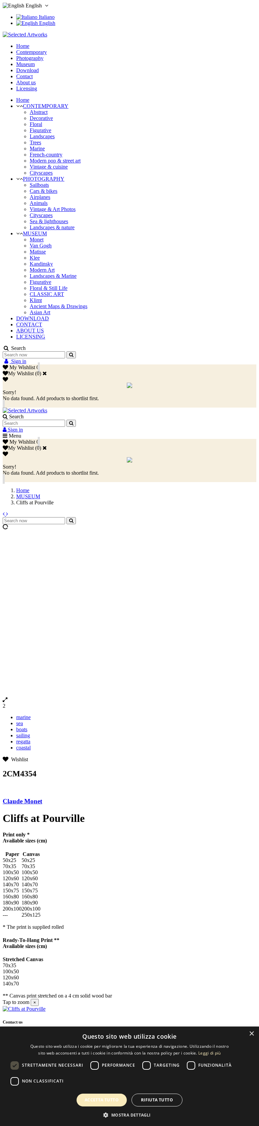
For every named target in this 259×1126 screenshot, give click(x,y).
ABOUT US (30, 330)
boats (21, 729)
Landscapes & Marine (53, 276)
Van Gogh (41, 245)
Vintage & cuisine (49, 167)
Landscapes (42, 136)
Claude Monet (22, 801)
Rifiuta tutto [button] (157, 1100)
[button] (129, 1115)
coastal (23, 747)
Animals (39, 203)
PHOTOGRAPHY (43, 179)
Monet (37, 239)
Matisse (38, 252)
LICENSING (30, 336)
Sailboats (39, 185)
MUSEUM (35, 233)
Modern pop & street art (55, 161)
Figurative (40, 130)
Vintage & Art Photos (53, 209)
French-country (46, 154)
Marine (37, 148)
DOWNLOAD (32, 318)
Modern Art (42, 270)
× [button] (251, 1033)
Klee (35, 258)
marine (23, 717)
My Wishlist (21, 373)
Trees (35, 142)
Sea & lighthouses (49, 221)
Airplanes (40, 197)
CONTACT (29, 324)
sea (19, 723)
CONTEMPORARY (45, 106)
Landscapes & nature (52, 227)
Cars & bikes (43, 191)
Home (22, 100)
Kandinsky (41, 264)
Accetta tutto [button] (102, 1100)
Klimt (36, 300)
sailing (23, 735)
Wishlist (18, 759)
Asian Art (40, 312)
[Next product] (7, 514)
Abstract (39, 112)
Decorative (41, 118)
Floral (36, 124)
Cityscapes (41, 173)
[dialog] (129, 1076)
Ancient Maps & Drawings (58, 306)
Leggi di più (209, 1053)
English (46, 23)
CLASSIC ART (47, 294)
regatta (23, 741)
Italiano (46, 17)
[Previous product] (4, 514)
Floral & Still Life (48, 288)
